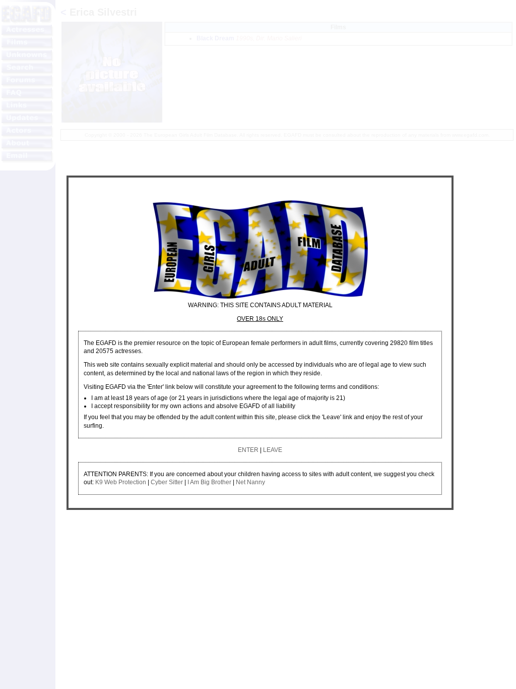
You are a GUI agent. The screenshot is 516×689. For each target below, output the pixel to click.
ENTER (248, 449)
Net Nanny (250, 482)
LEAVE (272, 449)
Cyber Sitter (167, 482)
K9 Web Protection (120, 482)
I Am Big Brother (209, 482)
